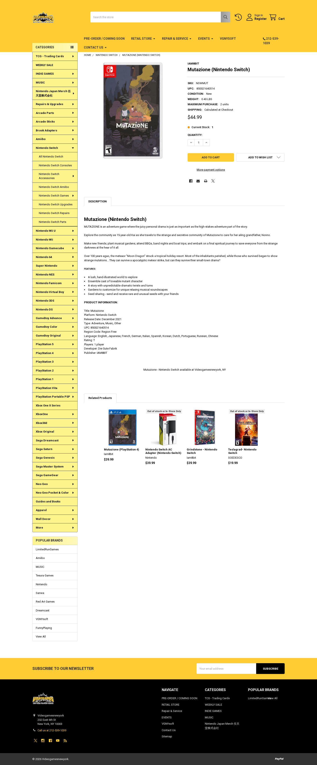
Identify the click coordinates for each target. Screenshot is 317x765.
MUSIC (40, 82)
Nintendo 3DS (45, 300)
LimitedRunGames (47, 549)
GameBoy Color (46, 326)
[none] (132, 110)
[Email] (198, 181)
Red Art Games (45, 601)
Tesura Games (44, 575)
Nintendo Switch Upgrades (55, 204)
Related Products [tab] (100, 398)
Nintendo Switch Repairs (54, 213)
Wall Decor (43, 519)
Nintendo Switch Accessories (49, 176)
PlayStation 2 (44, 370)
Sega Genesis (45, 457)
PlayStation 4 (44, 353)
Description (97, 201)
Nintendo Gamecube (50, 248)
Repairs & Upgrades (49, 104)
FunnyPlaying (44, 628)
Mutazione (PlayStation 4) (121, 449)
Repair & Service (175, 38)
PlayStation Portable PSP (53, 396)
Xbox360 (41, 423)
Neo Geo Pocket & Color (52, 492)
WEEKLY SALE (44, 65)
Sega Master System (50, 466)
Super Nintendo (46, 265)
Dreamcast (42, 610)
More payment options (211, 169)
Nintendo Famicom (49, 283)
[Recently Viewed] (239, 17)
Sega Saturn (44, 449)
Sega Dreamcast (47, 440)
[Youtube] (58, 740)
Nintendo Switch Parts (52, 222)
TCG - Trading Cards (50, 56)
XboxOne (42, 414)
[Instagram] (43, 740)
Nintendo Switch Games (54, 195)
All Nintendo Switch (51, 156)
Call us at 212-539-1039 (52, 730)
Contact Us (93, 47)
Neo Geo (42, 484)
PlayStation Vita (46, 388)
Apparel (41, 510)
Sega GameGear (47, 475)
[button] (260, 157)
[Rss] (65, 740)
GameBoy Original (48, 335)
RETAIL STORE (141, 38)
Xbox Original (45, 431)
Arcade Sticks (45, 121)
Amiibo (41, 139)
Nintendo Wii (44, 239)
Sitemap (167, 736)
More (39, 527)
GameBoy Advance (49, 318)
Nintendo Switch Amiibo (54, 187)
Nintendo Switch (47, 148)
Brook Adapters (46, 130)
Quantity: (195, 135)
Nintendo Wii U (46, 230)
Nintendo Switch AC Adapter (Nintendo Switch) (163, 451)
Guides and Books (48, 501)
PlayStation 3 (44, 361)
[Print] (205, 181)
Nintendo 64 (44, 257)
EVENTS (204, 38)
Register (260, 18)
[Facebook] (191, 181)
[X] (213, 181)
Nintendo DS (44, 309)
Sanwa (40, 593)
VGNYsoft (228, 38)
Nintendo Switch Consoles (55, 165)
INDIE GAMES (45, 73)
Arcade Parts (45, 113)
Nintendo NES (45, 274)
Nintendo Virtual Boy (50, 292)
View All (41, 636)
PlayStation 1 (44, 379)
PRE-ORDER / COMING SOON (104, 38)
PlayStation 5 (44, 344)
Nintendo (41, 584)
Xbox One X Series (48, 405)
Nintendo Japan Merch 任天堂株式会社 (53, 93)
